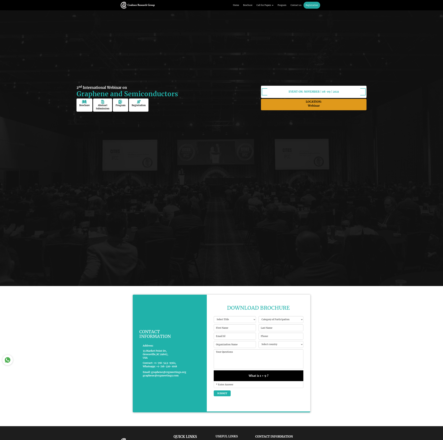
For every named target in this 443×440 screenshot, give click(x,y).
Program (282, 5)
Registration (312, 5)
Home (236, 5)
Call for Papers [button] (264, 5)
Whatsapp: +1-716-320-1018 (160, 366)
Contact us (296, 5)
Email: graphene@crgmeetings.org (164, 372)
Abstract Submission (102, 107)
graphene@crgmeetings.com (161, 375)
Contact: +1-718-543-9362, (159, 362)
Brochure (247, 5)
